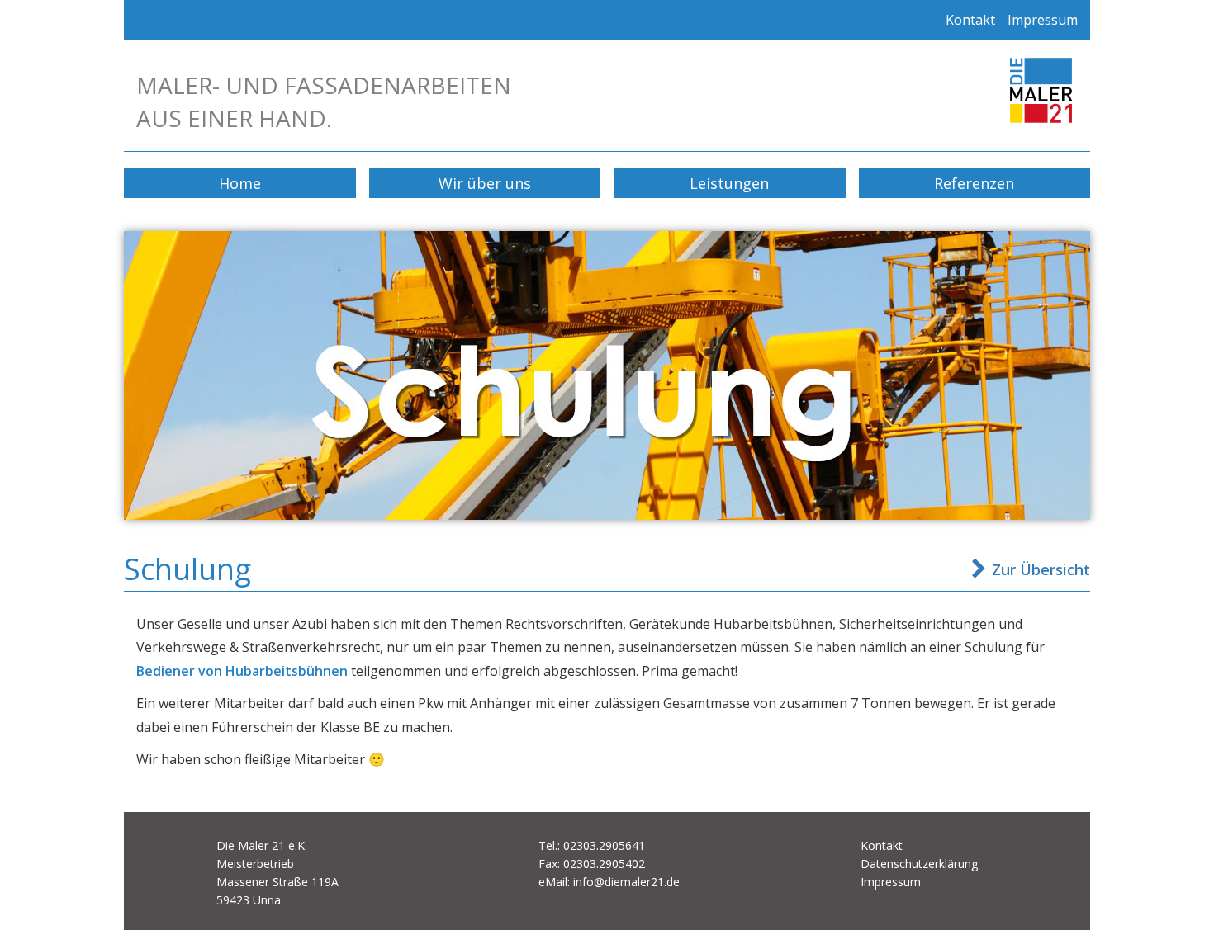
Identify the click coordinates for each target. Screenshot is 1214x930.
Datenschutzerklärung (919, 863)
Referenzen (974, 183)
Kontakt (970, 20)
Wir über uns (485, 183)
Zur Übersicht (1041, 569)
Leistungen (729, 183)
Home (240, 183)
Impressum (1043, 20)
